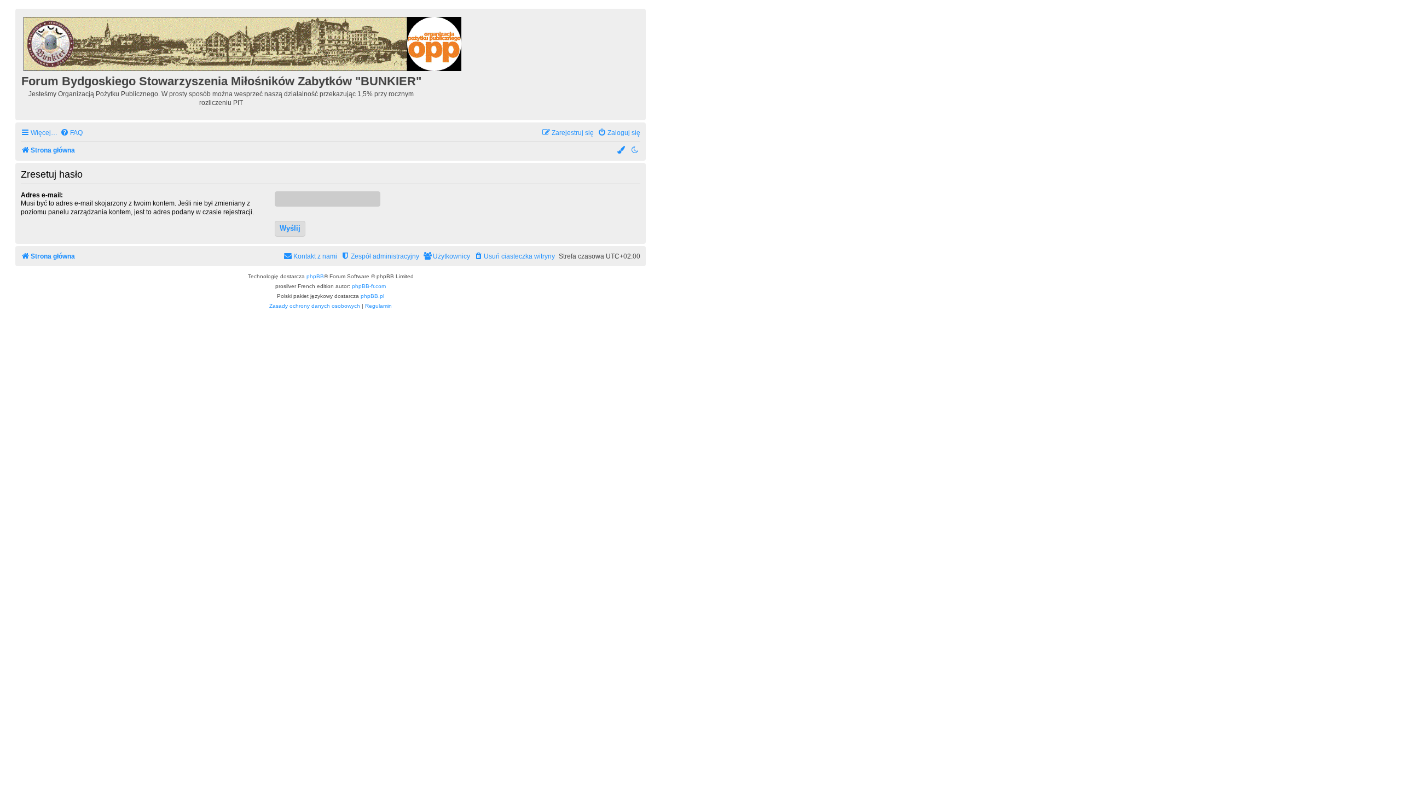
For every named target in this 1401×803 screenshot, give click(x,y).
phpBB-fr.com (369, 286)
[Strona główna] (243, 42)
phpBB (315, 276)
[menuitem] (71, 133)
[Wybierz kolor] (622, 150)
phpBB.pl (372, 296)
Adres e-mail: (42, 195)
